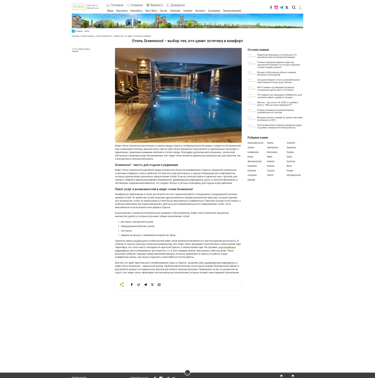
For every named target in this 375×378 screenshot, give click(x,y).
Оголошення (214, 10)
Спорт (289, 156)
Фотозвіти (200, 10)
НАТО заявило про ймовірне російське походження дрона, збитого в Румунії (275, 88)
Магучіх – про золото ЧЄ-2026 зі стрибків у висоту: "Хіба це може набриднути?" (277, 103)
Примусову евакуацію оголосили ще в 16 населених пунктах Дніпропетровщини (277, 56)
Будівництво (253, 152)
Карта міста (121, 10)
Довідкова (175, 10)
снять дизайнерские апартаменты (217, 262)
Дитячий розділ (294, 175)
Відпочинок (272, 152)
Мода (289, 166)
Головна (116, 5)
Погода (163, 10)
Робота (270, 175)
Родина (290, 170)
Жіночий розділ (255, 161)
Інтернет (271, 161)
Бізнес (250, 156)
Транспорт (291, 147)
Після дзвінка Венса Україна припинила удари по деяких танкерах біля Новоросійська (279, 126)
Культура (291, 161)
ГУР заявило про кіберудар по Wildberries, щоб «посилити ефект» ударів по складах (279, 96)
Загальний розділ (255, 142)
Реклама (251, 179)
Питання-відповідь (232, 10)
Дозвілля (187, 10)
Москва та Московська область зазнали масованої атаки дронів (276, 73)
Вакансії (156, 5)
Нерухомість (136, 10)
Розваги (290, 152)
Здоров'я (291, 142)
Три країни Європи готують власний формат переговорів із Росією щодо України (278, 81)
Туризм (251, 147)
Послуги (270, 170)
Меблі (269, 156)
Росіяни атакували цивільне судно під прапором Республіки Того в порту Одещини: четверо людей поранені (278, 64)
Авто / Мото (151, 10)
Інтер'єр (270, 166)
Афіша (110, 10)
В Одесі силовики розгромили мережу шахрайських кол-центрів (275, 111)
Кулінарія (252, 170)
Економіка (252, 166)
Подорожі (252, 175)
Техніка (270, 142)
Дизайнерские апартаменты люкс (191, 179)
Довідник (178, 5)
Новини (137, 5)
